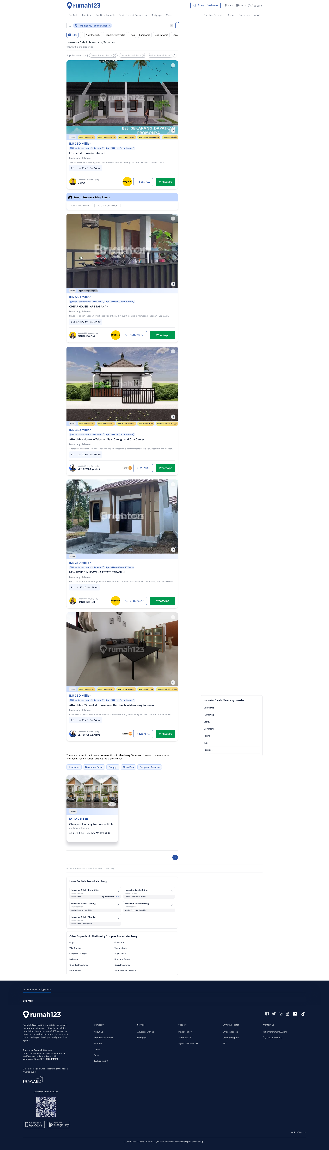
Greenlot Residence (78, 965)
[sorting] (81, 35)
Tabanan (98, 868)
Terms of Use (184, 1037)
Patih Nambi (75, 970)
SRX (225, 1043)
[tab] (232, 707)
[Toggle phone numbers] (142, 335)
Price (132, 34)
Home (69, 868)
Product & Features (103, 1037)
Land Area (144, 34)
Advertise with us (145, 1031)
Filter (73, 34)
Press (96, 1055)
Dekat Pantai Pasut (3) (103, 55)
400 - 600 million (107, 205)
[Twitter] (274, 1014)
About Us (98, 1031)
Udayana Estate (122, 959)
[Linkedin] (295, 1013)
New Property (93, 34)
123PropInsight (101, 1061)
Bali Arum (73, 959)
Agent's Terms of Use (188, 1043)
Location (177, 34)
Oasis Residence (122, 965)
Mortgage (142, 1037)
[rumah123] (42, 1015)
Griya (72, 942)
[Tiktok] (303, 1013)
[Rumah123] (83, 5)
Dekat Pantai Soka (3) (132, 55)
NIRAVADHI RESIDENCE (125, 970)
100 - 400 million (80, 205)
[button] (117, 25)
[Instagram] (281, 1014)
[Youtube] (287, 1014)
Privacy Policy (185, 1031)
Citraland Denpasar (78, 953)
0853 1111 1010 (52, 1059)
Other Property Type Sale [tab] (37, 989)
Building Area (161, 34)
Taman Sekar (120, 948)
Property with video (115, 34)
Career (97, 1049)
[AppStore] (34, 1124)
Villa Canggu (75, 948)
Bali (90, 868)
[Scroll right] (174, 55)
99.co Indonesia (230, 1031)
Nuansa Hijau (120, 953)
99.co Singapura (231, 1037)
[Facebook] (267, 1014)
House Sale (80, 868)
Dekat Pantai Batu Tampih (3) (166, 55)
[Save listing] (173, 65)
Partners (98, 1043)
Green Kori (119, 942)
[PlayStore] (58, 1124)
